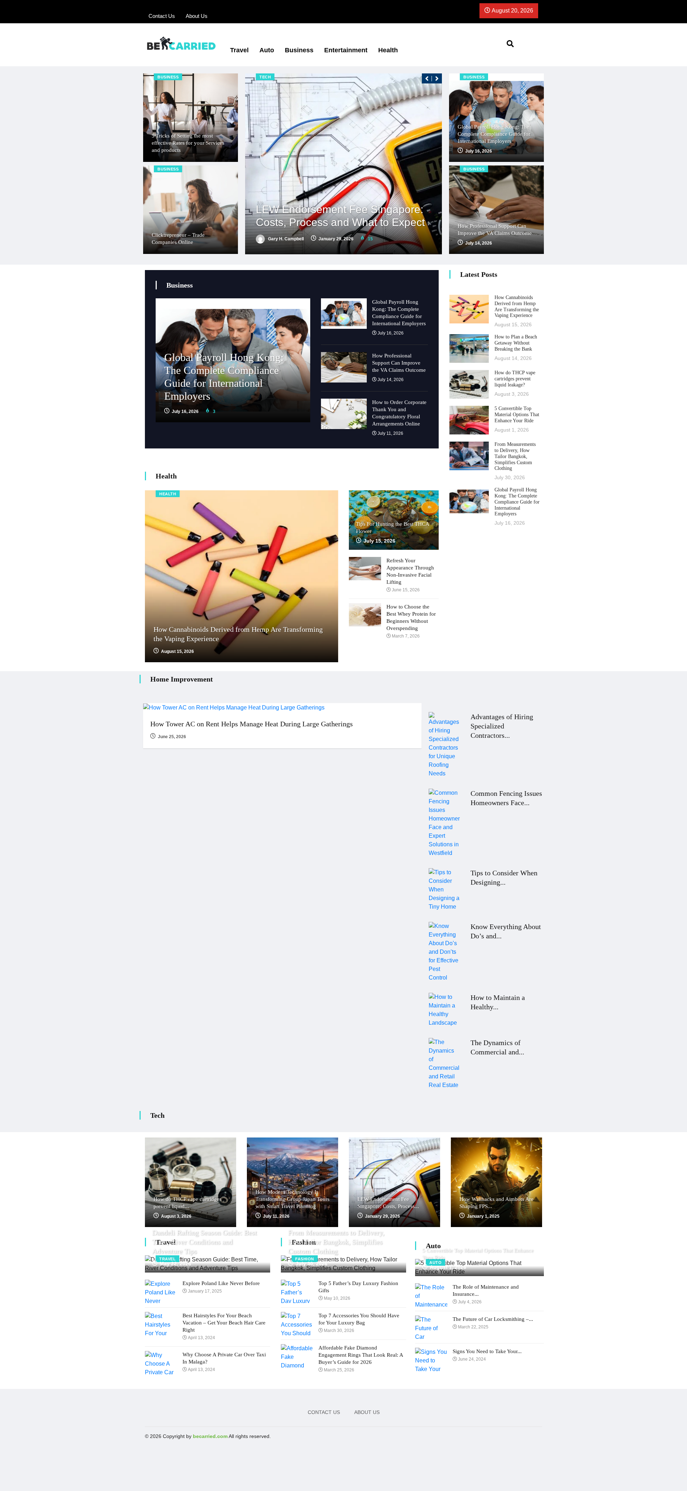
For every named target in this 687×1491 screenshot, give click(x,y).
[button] (427, 78)
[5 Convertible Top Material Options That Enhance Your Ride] (469, 420)
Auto (266, 50)
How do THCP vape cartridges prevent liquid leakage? (514, 379)
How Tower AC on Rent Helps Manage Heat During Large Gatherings (251, 724)
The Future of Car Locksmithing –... (493, 1319)
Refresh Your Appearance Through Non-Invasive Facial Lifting (410, 571)
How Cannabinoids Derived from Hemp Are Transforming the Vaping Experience (516, 306)
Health (388, 50)
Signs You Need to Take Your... (487, 1351)
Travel (239, 50)
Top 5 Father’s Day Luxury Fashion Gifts (358, 1286)
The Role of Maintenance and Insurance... (486, 1290)
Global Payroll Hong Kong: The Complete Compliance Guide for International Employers (494, 134)
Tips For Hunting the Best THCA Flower (392, 527)
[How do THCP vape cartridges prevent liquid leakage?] (469, 384)
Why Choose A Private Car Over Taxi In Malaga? (224, 1358)
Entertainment (345, 50)
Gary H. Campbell (285, 238)
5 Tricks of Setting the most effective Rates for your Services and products (188, 143)
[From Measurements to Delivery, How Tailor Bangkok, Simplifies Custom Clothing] (469, 456)
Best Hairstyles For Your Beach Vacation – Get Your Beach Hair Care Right (223, 1323)
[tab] (374, 321)
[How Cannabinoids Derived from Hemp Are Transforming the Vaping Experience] (469, 309)
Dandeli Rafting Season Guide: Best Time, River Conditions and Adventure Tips (204, 1241)
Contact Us (324, 1412)
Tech (265, 77)
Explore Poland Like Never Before (221, 1283)
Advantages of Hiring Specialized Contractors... (502, 726)
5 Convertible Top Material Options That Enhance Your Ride (516, 414)
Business (299, 50)
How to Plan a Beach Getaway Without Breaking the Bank (515, 343)
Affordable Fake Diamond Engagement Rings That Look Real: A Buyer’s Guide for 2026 (360, 1355)
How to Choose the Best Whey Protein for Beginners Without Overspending (411, 617)
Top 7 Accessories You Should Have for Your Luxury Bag (358, 1319)
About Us (367, 1412)
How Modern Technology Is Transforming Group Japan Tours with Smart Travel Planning (292, 1199)
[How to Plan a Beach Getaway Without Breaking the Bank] (469, 348)
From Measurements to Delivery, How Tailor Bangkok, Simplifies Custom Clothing (515, 456)
